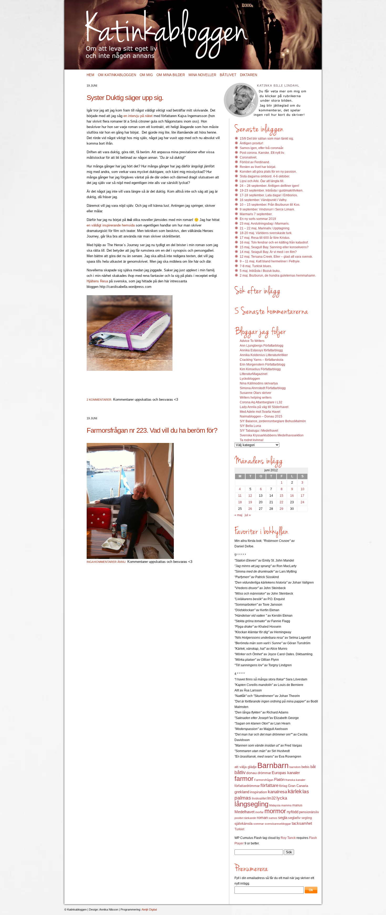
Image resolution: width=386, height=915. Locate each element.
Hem (90, 75)
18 (240, 502)
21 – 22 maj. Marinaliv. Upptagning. (265, 228)
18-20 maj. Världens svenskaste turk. (266, 233)
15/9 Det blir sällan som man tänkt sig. (267, 138)
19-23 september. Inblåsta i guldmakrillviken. (271, 190)
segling (306, 818)
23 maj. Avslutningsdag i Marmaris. (264, 223)
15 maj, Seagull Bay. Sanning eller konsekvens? (274, 247)
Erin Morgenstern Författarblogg (262, 364)
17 (302, 496)
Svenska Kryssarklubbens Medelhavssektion (272, 435)
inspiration (258, 792)
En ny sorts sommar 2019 (258, 219)
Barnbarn (273, 765)
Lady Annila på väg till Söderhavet (264, 407)
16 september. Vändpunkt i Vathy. (263, 200)
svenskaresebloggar (278, 823)
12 (250, 496)
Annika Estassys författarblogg (261, 350)
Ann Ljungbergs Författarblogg (261, 345)
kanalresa (277, 791)
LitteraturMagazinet (253, 374)
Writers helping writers (256, 397)
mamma (286, 805)
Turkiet (239, 829)
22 (281, 502)
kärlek (295, 791)
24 (302, 502)
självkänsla (243, 823)
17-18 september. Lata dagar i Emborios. (269, 195)
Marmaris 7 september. (256, 214)
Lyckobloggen (250, 378)
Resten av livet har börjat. (258, 167)
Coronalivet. (248, 157)
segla (282, 818)
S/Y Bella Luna (250, 426)
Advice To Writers (252, 341)
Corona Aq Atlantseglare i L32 (261, 402)
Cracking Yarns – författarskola (261, 360)
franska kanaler (295, 779)
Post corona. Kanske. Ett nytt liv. (262, 153)
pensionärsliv (309, 812)
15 (281, 496)
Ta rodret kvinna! (251, 440)
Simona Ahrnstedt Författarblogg (263, 388)
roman (262, 818)
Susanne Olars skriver (255, 393)
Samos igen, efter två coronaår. (262, 148)
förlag (283, 786)
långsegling (251, 804)
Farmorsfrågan (263, 779)
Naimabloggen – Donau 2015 (261, 416)
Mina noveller (202, 75)
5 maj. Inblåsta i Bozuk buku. (260, 271)
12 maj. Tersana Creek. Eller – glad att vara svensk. (276, 256)
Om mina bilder (171, 75)
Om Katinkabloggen (117, 75)
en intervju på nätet (138, 116)
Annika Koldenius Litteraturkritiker (264, 355)
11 (240, 496)
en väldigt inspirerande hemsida (111, 225)
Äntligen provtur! (251, 143)
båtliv (240, 772)
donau (251, 773)
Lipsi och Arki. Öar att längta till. (262, 181)
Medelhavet (244, 812)
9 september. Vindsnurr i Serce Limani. (267, 209)
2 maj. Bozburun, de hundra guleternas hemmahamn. (278, 275)
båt (313, 767)
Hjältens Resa (97, 281)
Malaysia (274, 805)
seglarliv (294, 818)
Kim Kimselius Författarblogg (260, 369)
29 (281, 509)
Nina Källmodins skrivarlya (259, 383)
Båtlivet (228, 75)
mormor (275, 810)
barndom (295, 767)
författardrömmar (247, 786)
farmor (243, 778)
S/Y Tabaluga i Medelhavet (259, 430)
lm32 (271, 798)
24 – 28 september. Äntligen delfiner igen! (269, 186)
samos (273, 817)
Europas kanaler (286, 773)
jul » (248, 515)
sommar (258, 823)
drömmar (264, 773)
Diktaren (248, 75)
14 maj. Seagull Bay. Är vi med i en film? (268, 252)
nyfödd (292, 812)
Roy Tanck (288, 838)
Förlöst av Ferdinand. (255, 162)
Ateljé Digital (149, 909)
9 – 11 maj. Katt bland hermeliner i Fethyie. (270, 261)
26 (250, 509)
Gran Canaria (298, 786)
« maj (238, 515)
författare (269, 785)
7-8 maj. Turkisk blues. (256, 266)
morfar (259, 812)
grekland (241, 792)
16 (292, 496)
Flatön (279, 779)
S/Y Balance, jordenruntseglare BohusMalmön (273, 421)
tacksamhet (302, 823)
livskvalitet (259, 798)
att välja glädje (245, 767)
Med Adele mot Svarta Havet (260, 412)
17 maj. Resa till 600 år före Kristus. (265, 238)
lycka (282, 798)
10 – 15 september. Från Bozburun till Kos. (270, 205)
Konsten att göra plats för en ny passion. (268, 171)
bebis (305, 767)
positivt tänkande (245, 817)
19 (250, 502)
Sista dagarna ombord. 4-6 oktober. (265, 176)
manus (297, 805)
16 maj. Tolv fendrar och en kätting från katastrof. (274, 242)
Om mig (146, 75)
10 (302, 489)
